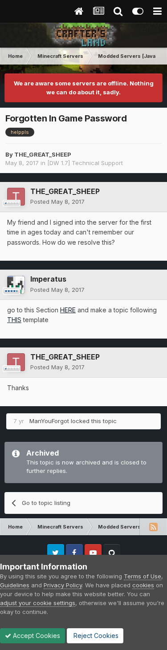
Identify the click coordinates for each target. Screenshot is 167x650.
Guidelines (14, 585)
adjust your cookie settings (37, 602)
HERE (68, 310)
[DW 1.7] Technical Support (85, 162)
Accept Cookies (35, 635)
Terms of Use (142, 576)
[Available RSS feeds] (153, 526)
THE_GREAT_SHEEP (42, 154)
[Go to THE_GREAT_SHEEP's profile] (16, 197)
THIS (14, 319)
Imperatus (48, 279)
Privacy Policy (63, 585)
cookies (143, 585)
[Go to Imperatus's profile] (16, 285)
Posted (57, 201)
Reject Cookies (95, 635)
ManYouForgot (49, 420)
